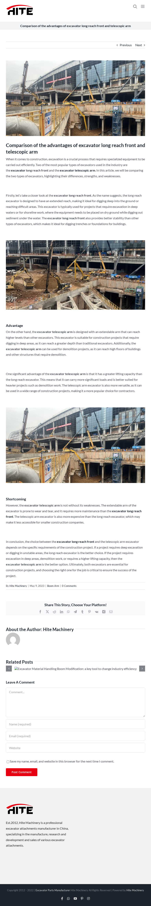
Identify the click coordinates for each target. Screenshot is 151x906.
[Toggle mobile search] (135, 6)
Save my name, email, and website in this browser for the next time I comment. (62, 761)
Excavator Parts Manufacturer (53, 890)
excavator (18, 170)
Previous (126, 45)
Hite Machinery (18, 585)
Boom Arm (53, 585)
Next (138, 45)
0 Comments (69, 585)
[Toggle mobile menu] (143, 6)
